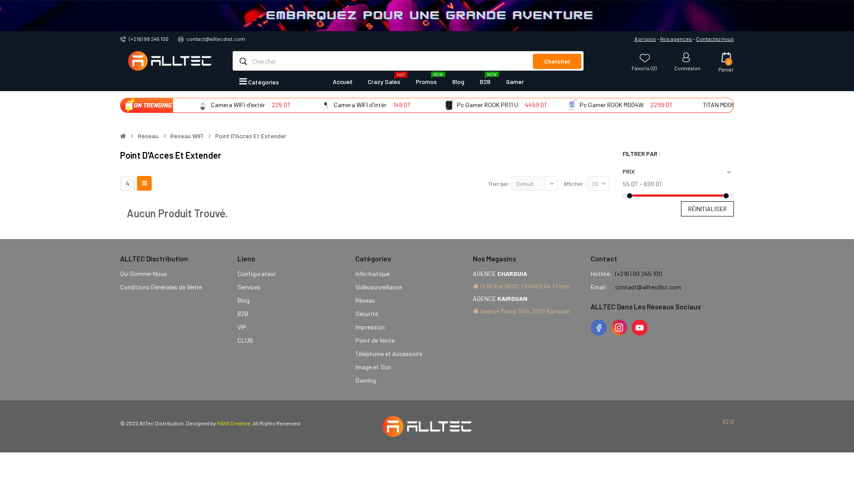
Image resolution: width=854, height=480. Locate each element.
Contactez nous (715, 39)
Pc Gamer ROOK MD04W (602, 104)
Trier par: (499, 183)
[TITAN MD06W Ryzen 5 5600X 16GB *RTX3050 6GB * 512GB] (685, 105)
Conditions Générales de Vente (161, 287)
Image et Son (373, 367)
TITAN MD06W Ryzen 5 (722, 104)
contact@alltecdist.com (215, 39)
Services (249, 287)
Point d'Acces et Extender (250, 136)
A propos (645, 39)
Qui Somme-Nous (143, 273)
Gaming (365, 380)
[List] (144, 183)
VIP (242, 327)
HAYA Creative (233, 423)
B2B (243, 313)
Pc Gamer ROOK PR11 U (477, 104)
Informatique (372, 273)
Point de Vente (375, 340)
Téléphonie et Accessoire (388, 353)
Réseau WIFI (186, 136)
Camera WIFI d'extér (228, 104)
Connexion (687, 68)
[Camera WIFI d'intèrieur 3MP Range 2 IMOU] (316, 105)
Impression (370, 327)
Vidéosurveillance (378, 287)
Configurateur (257, 273)
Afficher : (575, 183)
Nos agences (676, 39)
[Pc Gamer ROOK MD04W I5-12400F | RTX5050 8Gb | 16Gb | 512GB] (562, 105)
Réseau (148, 136)
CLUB (245, 340)
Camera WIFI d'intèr (350, 104)
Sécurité (366, 313)
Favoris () (644, 68)
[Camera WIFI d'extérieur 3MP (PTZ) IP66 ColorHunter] (193, 105)
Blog (244, 300)
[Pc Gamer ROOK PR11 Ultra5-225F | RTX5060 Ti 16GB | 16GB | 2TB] (439, 105)
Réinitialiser (707, 208)
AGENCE (500, 273)
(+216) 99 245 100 (149, 39)
